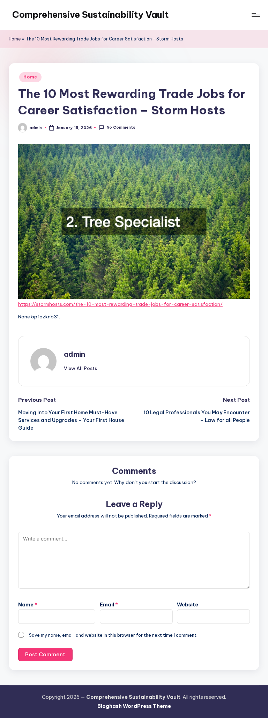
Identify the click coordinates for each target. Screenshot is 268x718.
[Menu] (255, 15)
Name (27, 605)
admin (74, 354)
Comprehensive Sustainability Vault (90, 14)
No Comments (120, 127)
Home (15, 38)
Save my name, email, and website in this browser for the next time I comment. (113, 635)
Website (187, 605)
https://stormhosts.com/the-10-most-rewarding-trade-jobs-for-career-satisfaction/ (120, 304)
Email (109, 605)
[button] (80, 368)
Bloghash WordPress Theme (134, 706)
